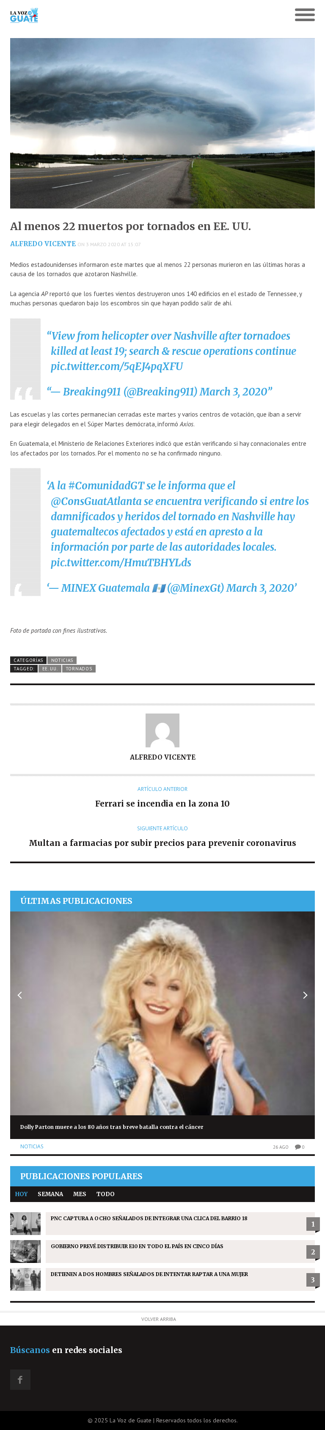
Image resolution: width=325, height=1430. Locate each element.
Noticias (62, 660)
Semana (50, 1194)
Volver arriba (158, 1319)
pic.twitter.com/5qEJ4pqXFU (117, 366)
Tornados (79, 669)
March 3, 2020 (233, 391)
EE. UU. (50, 669)
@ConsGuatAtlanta (96, 501)
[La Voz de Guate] (124, 15)
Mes (79, 1194)
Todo (105, 1194)
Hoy (21, 1194)
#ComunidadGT (106, 485)
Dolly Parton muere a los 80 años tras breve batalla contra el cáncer (112, 1127)
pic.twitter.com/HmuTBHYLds (121, 562)
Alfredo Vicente (43, 244)
